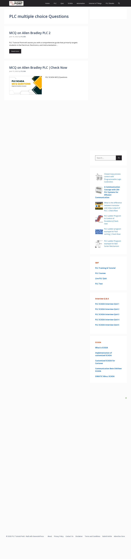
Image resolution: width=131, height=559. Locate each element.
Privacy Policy (59, 536)
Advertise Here (119, 536)
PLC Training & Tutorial (105, 268)
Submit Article (107, 536)
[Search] (119, 157)
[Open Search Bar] (119, 3)
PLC (55, 3)
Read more (15, 51)
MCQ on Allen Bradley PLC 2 (29, 33)
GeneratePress (38, 536)
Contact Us (69, 536)
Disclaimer (79, 536)
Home (47, 3)
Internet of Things (95, 3)
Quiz (62, 3)
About (50, 536)
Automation (81, 3)
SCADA (70, 3)
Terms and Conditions (92, 536)
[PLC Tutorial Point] (16, 3)
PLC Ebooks (110, 3)
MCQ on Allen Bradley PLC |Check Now (38, 67)
